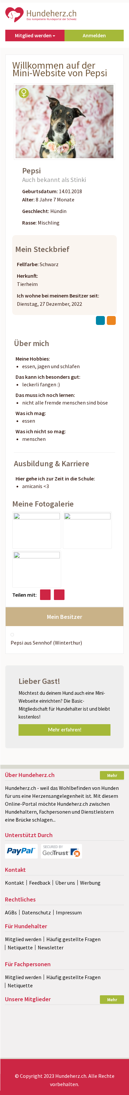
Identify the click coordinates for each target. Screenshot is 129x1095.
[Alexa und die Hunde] (23, 1025)
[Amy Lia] (64, 1048)
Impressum (69, 912)
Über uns (65, 882)
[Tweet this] (59, 594)
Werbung (90, 882)
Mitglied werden (23, 939)
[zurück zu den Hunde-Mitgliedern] (100, 320)
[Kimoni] (105, 1014)
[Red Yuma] (64, 1025)
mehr (112, 775)
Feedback (39, 882)
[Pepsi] (37, 529)
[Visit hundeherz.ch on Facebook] (45, 594)
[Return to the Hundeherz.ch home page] (41, 14)
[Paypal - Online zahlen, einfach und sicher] (21, 851)
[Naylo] (23, 1048)
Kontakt (14, 882)
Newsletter (51, 947)
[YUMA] (64, 1014)
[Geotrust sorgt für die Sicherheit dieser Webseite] (61, 851)
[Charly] (23, 1014)
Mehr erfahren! (64, 729)
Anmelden (94, 35)
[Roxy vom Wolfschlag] (105, 1048)
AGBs (11, 912)
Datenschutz (36, 912)
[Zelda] (105, 1037)
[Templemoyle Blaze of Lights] (64, 1037)
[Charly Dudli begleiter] (105, 1025)
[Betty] (23, 1037)
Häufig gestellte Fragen (73, 939)
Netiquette (20, 947)
